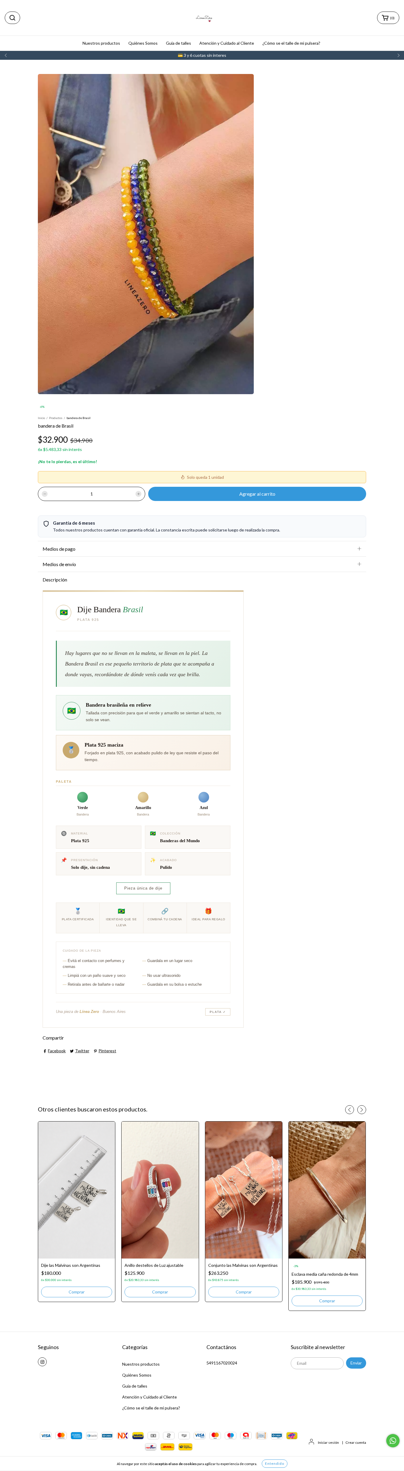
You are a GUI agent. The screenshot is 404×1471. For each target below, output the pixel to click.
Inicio (41, 418)
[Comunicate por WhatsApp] (393, 1440)
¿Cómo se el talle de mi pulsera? (291, 43)
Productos (55, 418)
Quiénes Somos (143, 43)
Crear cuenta (355, 1442)
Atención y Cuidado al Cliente (226, 43)
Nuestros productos (101, 43)
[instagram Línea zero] (42, 1361)
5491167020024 (221, 1362)
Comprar (77, 1291)
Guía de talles (178, 43)
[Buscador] (12, 18)
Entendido (274, 1463)
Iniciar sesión (328, 1442)
